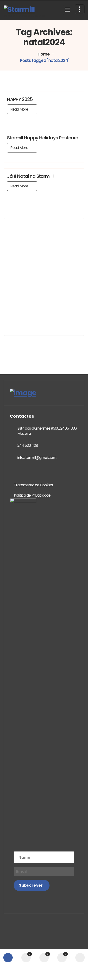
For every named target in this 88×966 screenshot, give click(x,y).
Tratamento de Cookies (33, 485)
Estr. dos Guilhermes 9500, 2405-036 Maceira (47, 431)
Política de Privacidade (32, 495)
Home (43, 54)
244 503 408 (27, 445)
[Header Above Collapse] (79, 9)
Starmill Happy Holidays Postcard (42, 137)
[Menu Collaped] (67, 10)
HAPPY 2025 (20, 99)
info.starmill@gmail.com (36, 457)
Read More (19, 109)
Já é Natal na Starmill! (30, 176)
